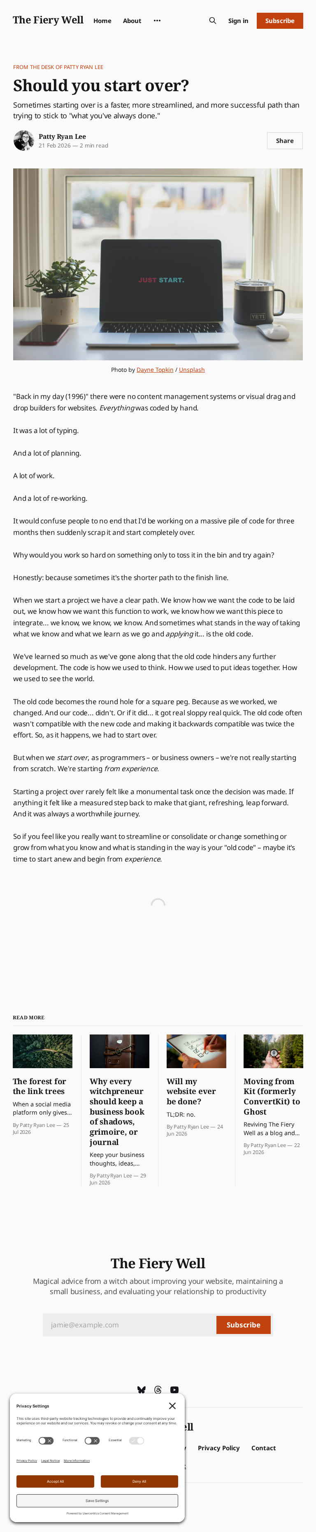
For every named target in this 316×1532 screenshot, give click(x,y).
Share (285, 140)
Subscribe (280, 20)
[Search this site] (212, 20)
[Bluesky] (141, 1390)
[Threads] (158, 1390)
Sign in (238, 20)
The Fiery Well (48, 19)
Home (102, 20)
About (132, 20)
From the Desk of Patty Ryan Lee (58, 67)
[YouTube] (174, 1390)
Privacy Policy (219, 1448)
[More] (157, 20)
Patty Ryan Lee (62, 136)
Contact (263, 1448)
